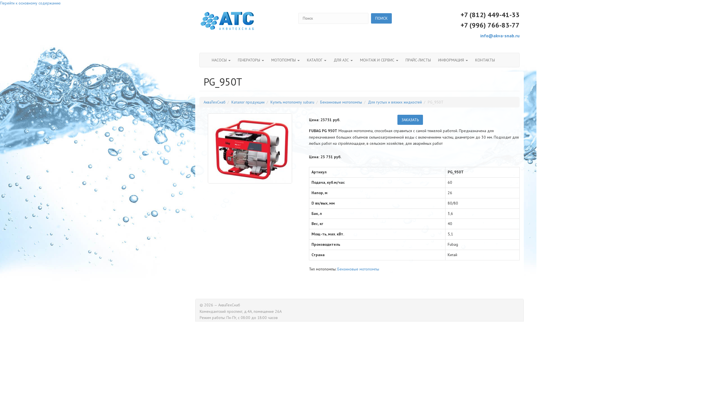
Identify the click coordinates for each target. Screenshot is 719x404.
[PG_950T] (250, 148)
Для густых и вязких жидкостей (395, 102)
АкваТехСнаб (215, 102)
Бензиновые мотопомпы (341, 102)
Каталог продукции (248, 102)
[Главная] (227, 21)
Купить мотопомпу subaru (292, 102)
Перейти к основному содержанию (30, 3)
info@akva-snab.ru (500, 35)
